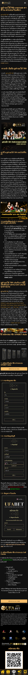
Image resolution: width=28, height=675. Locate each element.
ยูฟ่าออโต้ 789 (4, 291)
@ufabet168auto (15, 489)
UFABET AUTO (4, 63)
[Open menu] (25, 3)
